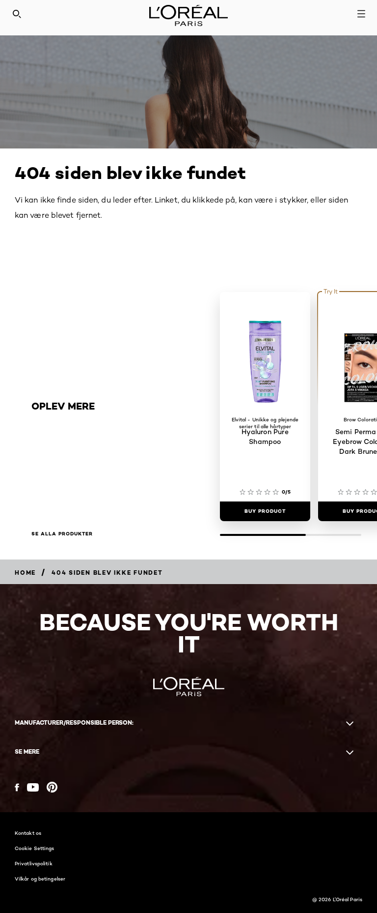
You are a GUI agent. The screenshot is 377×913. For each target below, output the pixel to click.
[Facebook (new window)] (17, 787)
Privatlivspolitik (34, 863)
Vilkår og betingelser (40, 879)
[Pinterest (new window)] (52, 787)
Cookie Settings (34, 848)
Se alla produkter (62, 534)
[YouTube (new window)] (33, 787)
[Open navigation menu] (361, 14)
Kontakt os (28, 833)
